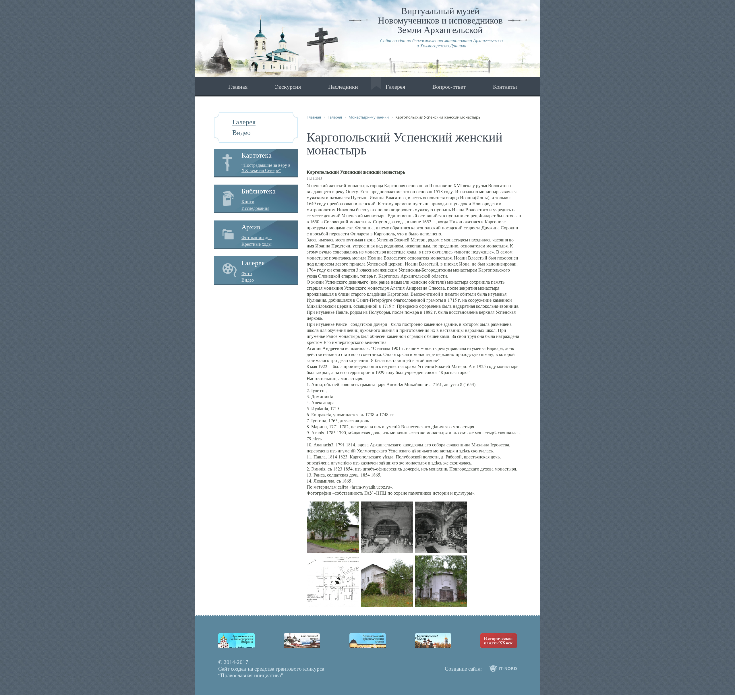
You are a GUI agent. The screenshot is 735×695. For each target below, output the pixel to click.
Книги (247, 201)
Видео (241, 132)
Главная (237, 87)
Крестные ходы (256, 244)
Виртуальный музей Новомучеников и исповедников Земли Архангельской (440, 20)
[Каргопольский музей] (433, 640)
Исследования (255, 208)
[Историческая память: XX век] (498, 640)
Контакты (505, 87)
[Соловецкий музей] (302, 640)
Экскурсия (288, 87)
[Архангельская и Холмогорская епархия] (236, 640)
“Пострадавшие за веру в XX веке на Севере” (266, 167)
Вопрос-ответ (449, 87)
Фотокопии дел (256, 237)
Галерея (395, 87)
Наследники (343, 87)
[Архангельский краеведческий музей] (367, 640)
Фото (246, 273)
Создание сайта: (463, 669)
